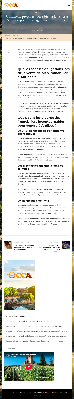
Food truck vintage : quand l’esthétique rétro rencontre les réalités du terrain (34, 326)
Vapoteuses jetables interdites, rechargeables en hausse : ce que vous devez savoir (36, 341)
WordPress (37, 395)
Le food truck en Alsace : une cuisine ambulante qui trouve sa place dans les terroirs (36, 331)
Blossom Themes (51, 392)
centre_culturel (9, 52)
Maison (36, 12)
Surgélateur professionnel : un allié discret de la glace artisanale (29, 321)
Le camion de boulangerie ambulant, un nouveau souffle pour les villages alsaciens (36, 336)
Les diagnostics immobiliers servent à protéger (50, 106)
